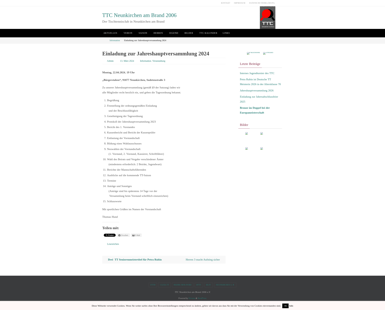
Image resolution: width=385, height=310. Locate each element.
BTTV (198, 285)
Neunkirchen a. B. (225, 285)
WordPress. (202, 298)
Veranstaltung (158, 61)
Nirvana (191, 298)
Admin (110, 61)
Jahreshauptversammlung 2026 (257, 90)
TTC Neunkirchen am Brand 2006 (139, 15)
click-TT (164, 285)
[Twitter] (268, 53)
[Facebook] (253, 53)
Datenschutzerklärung (262, 3)
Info (291, 306)
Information (115, 40)
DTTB (152, 285)
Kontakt (225, 3)
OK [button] (285, 306)
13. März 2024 (127, 61)
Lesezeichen (113, 244)
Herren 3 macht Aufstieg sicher (203, 259)
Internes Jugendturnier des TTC (257, 73)
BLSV (208, 285)
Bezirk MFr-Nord (183, 285)
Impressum (239, 3)
